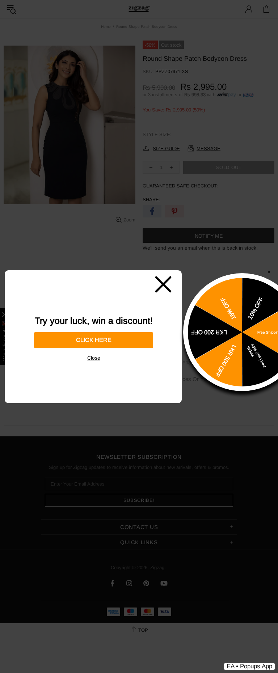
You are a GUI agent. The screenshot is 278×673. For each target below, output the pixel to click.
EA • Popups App (249, 666)
